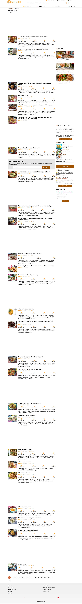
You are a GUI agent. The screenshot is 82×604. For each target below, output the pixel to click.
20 (42, 577)
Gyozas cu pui (22, 564)
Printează (71, 159)
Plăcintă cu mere (62, 196)
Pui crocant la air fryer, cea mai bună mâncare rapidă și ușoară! (34, 83)
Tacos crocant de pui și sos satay (28, 275)
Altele (71, 6)
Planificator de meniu (64, 139)
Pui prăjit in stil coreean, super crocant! (29, 253)
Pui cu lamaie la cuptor (24, 449)
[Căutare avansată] (69, 3)
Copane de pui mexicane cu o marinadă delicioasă (33, 36)
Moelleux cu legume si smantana (68, 147)
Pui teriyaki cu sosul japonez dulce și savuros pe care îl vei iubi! (35, 322)
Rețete (26, 6)
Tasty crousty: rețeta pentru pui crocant (30, 369)
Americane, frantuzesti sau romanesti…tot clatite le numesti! (36, 266)
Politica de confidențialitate (49, 587)
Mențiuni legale (46, 591)
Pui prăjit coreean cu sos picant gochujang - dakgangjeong (35, 105)
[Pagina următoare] (51, 577)
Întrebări (56, 6)
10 (38, 577)
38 (48, 577)
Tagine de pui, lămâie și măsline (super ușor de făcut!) (34, 172)
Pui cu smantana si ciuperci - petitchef (29, 518)
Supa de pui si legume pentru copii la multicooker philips (35, 206)
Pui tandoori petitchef (24, 507)
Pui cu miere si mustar (24, 473)
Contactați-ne (46, 585)
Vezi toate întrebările (69, 183)
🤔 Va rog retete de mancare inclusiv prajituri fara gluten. (64, 181)
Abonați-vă (46, 167)
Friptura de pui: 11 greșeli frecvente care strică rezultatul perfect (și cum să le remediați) (35, 117)
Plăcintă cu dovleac (62, 198)
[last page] (9, 580)
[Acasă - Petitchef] (8, 8)
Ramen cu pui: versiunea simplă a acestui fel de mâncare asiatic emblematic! (35, 218)
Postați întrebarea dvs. (66, 185)
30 (45, 577)
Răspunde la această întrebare (61, 175)
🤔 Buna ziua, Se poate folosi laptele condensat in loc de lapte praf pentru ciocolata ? (64, 173)
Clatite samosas (66, 155)
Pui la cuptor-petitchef (24, 462)
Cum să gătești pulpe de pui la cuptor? (29, 403)
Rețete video (11, 587)
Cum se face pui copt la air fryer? (28, 530)
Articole (41, 6)
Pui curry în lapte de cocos (26, 309)
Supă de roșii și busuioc (68, 151)
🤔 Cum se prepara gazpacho (63, 177)
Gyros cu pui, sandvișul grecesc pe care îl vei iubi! (33, 49)
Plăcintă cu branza (62, 194)
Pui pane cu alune (23, 95)
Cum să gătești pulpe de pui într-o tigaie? (30, 357)
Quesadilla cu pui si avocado (26, 415)
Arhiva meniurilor (63, 159)
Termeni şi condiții (47, 589)
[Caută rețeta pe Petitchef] (66, 3)
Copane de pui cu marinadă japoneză (29, 148)
